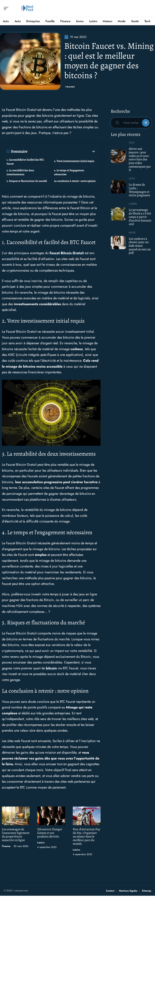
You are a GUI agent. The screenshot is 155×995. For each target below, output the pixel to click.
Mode (132, 232)
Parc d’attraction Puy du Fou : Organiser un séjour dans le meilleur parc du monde (86, 836)
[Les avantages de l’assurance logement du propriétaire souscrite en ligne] (16, 816)
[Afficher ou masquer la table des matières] (61, 151)
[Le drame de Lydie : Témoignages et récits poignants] (118, 186)
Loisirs (41, 842)
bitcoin (51, 668)
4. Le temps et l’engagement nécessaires (69, 172)
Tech (132, 142)
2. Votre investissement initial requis (74, 161)
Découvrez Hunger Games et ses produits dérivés (49, 833)
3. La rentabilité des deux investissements (20, 172)
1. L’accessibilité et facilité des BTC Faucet (25, 161)
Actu (132, 178)
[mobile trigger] (7, 8)
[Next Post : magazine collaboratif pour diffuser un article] (27, 8)
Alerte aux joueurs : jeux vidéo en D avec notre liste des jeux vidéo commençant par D (140, 159)
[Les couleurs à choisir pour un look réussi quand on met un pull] (118, 242)
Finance (70, 86)
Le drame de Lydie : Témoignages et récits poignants (139, 189)
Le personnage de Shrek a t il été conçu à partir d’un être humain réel (140, 217)
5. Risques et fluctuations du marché (27, 181)
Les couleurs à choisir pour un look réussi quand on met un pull (140, 245)
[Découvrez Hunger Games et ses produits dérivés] (51, 816)
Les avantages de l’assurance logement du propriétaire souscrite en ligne (15, 834)
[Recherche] (148, 9)
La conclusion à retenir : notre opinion (75, 181)
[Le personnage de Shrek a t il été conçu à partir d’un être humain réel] (118, 214)
